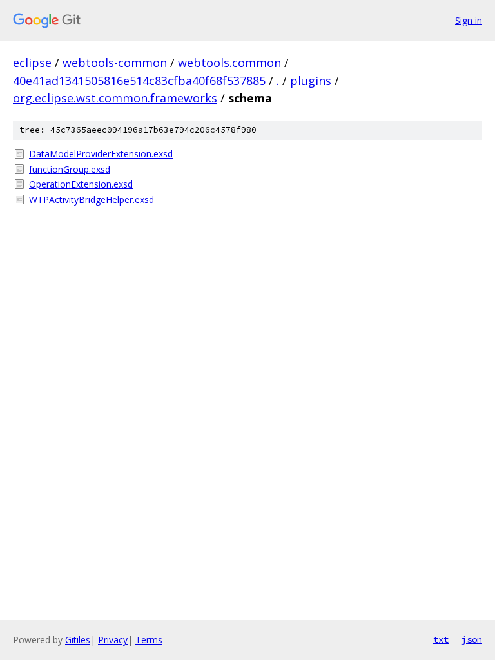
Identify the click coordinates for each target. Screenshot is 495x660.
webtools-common (115, 62)
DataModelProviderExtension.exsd (101, 154)
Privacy (113, 640)
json (471, 639)
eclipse (32, 62)
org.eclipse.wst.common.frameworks (115, 98)
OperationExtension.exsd (81, 184)
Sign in (468, 20)
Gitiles (77, 640)
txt (441, 639)
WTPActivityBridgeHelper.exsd (91, 199)
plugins (310, 80)
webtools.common (229, 62)
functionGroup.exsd (69, 169)
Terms (148, 640)
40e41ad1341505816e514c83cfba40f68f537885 (139, 80)
